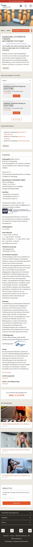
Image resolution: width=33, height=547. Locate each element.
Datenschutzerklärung (21, 535)
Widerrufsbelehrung (16, 538)
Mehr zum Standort (16, 119)
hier (23, 1)
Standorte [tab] (4, 517)
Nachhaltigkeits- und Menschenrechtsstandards (16, 541)
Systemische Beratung (23, 140)
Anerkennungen (6, 372)
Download (5, 378)
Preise (3, 30)
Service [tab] (4, 522)
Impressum (6, 535)
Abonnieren (16, 503)
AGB (29, 535)
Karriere (12, 535)
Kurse (8, 30)
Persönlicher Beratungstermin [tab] (10, 512)
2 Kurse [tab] (4, 80)
